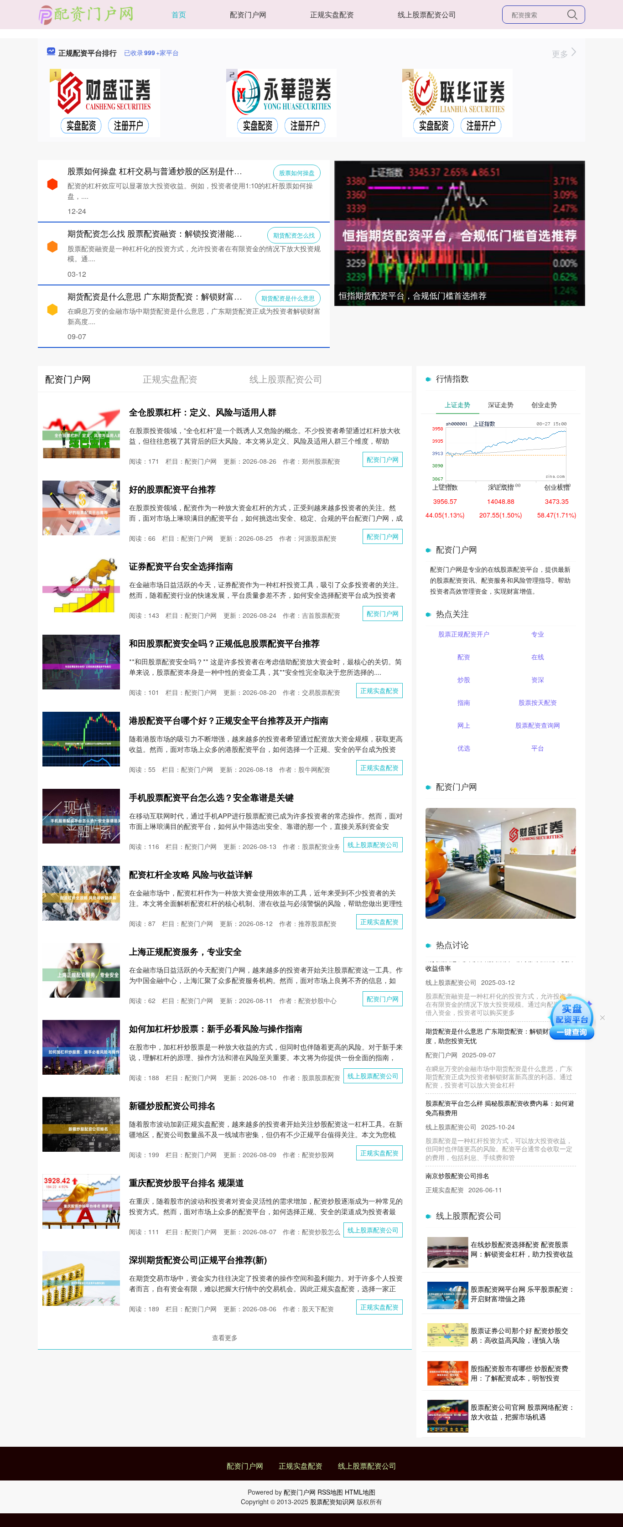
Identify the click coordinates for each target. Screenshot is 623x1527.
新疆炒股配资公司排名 (172, 1105)
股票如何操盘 (297, 172)
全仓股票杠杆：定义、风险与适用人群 (202, 412)
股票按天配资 (538, 702)
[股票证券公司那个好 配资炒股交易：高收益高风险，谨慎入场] (447, 1335)
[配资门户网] (86, 13)
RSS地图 (330, 1491)
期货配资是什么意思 (288, 298)
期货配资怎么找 (294, 235)
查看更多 (225, 1337)
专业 (537, 633)
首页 (178, 14)
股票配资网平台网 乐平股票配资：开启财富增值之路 (523, 1293)
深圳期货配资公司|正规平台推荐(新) (198, 1259)
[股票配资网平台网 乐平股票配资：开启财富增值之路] (447, 1295)
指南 (463, 702)
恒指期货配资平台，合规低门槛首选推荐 (413, 295)
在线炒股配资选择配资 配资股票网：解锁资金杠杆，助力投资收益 (522, 1248)
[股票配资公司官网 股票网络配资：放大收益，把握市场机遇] (447, 1416)
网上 (463, 725)
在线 (537, 656)
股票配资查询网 (537, 725)
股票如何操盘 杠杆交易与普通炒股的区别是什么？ (158, 170)
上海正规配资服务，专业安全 (185, 951)
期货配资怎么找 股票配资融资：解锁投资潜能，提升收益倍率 (179, 233)
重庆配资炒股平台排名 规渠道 (186, 1182)
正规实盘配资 (332, 14)
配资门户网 (248, 14)
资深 (537, 679)
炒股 (463, 679)
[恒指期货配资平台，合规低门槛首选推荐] (459, 234)
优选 (463, 747)
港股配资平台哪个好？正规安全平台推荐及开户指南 (228, 720)
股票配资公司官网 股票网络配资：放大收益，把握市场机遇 (523, 1411)
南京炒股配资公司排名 (457, 1159)
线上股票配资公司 (427, 14)
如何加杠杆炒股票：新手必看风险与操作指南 (215, 1028)
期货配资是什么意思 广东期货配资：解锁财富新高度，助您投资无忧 (191, 296)
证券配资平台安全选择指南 (181, 566)
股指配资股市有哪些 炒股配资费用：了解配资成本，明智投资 (519, 1372)
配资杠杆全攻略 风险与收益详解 (191, 874)
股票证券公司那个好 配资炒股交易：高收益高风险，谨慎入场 (519, 1335)
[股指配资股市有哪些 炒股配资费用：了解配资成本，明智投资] (447, 1373)
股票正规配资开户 (463, 633)
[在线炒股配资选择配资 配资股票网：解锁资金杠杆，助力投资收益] (447, 1252)
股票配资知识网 (332, 1501)
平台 (537, 747)
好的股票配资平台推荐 (172, 489)
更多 (561, 53)
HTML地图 (360, 1491)
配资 (463, 656)
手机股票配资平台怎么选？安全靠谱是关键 (211, 797)
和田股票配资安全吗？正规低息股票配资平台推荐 (224, 643)
